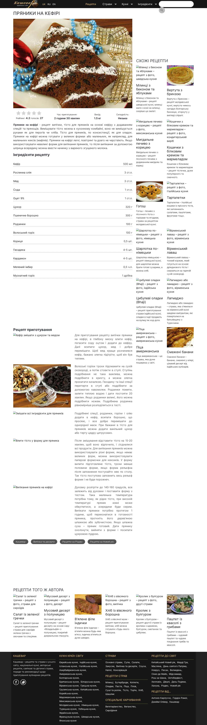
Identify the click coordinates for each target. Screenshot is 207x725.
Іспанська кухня (68, 666)
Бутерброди (121, 682)
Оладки (109, 686)
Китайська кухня (90, 689)
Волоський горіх (23, 232)
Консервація (120, 670)
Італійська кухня (88, 666)
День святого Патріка (174, 666)
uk (43, 4)
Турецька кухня (67, 709)
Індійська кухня (88, 662)
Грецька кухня (88, 685)
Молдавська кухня (69, 705)
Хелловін (156, 681)
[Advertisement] (72, 305)
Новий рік (175, 685)
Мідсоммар (175, 674)
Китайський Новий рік (163, 662)
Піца (126, 686)
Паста (118, 686)
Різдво (164, 685)
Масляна (156, 666)
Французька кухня (69, 716)
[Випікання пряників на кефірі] (33, 489)
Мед (16, 181)
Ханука (155, 685)
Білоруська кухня (90, 681)
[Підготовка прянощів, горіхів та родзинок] (42, 387)
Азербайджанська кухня (72, 670)
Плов (133, 686)
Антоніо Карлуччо (161, 698)
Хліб (140, 690)
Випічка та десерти (44, 541)
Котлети (134, 682)
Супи (127, 662)
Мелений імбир (23, 267)
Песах (164, 670)
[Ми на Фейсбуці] (16, 682)
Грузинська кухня (69, 689)
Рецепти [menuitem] (91, 4)
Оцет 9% (18, 198)
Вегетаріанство (113, 706)
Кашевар (21, 541)
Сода (16, 189)
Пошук (162, 10)
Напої (108, 670)
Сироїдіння (111, 710)
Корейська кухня (68, 693)
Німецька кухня (90, 705)
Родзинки (19, 224)
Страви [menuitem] (105, 5)
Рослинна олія (22, 172)
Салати (135, 662)
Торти (133, 690)
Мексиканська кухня (70, 701)
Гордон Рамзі (180, 698)
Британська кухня (69, 681)
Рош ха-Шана (159, 678)
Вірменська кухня (69, 685)
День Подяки (179, 681)
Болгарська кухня (69, 678)
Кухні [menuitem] (123, 5)
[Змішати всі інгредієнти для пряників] (38, 415)
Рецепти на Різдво (72, 541)
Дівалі (166, 681)
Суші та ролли (113, 690)
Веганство (130, 706)
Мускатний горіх (24, 275)
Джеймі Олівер (160, 702)
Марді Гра (182, 662)
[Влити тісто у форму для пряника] (36, 442)
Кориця (18, 241)
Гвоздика (19, 249)
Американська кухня (70, 674)
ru (49, 4)
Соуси (142, 666)
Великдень (176, 670)
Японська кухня (67, 720)
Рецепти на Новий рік (102, 541)
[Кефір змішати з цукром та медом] (36, 337)
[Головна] (26, 4)
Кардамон (19, 258)
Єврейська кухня (68, 662)
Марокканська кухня (70, 697)
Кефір (16, 164)
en (54, 4)
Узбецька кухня (86, 709)
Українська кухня (68, 713)
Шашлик (109, 694)
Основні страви (113, 662)
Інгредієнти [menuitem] (143, 5)
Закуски (109, 666)
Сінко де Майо (159, 674)
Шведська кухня (90, 716)
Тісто (125, 690)
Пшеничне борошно (25, 215)
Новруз (155, 670)
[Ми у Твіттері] (23, 682)
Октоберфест (175, 678)
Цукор (17, 206)
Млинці (109, 682)
